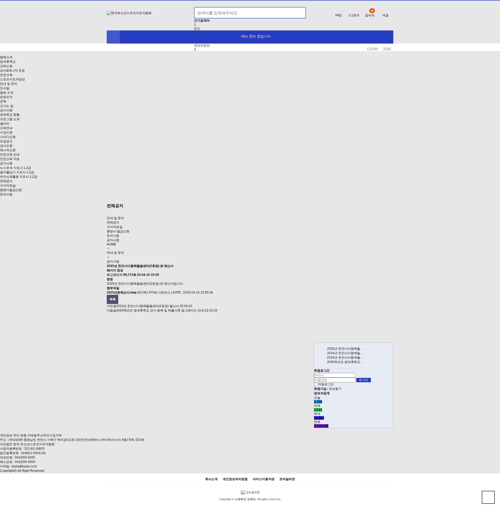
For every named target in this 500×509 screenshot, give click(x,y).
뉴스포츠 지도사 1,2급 (15, 168)
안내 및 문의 (8, 84)
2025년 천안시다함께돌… (345, 349)
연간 (197, 28)
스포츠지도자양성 (12, 79)
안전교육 (6, 75)
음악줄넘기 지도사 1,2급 (17, 172)
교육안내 (6, 128)
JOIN (387, 49)
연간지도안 (202, 45)
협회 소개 (6, 92)
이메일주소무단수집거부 (44, 435)
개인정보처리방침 (235, 479)
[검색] (298, 13)
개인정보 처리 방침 (13, 435)
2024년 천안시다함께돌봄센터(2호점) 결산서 (147, 306)
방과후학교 (8, 61)
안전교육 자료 (10, 159)
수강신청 (6, 132)
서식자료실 (8, 185)
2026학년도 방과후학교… (345, 362)
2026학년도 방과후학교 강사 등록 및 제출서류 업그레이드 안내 (160, 310)
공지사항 (6, 110)
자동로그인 (326, 384)
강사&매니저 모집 (12, 70)
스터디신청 (8, 137)
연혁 (3, 101)
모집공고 (6, 141)
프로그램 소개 (10, 119)
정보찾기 (335, 389)
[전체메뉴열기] (113, 36)
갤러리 (4, 123)
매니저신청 (8, 150)
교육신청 (6, 66)
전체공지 (6, 181)
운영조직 (6, 97)
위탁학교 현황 (10, 115)
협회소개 (6, 57)
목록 (112, 299)
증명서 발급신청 (118, 231)
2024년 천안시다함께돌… (345, 353)
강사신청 (6, 146)
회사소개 (211, 479)
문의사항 (6, 194)
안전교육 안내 (10, 154)
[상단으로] (488, 497)
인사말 (4, 88)
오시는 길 (6, 106)
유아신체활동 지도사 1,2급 (18, 177)
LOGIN (372, 49)
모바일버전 (287, 479)
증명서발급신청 (11, 190)
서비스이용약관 (263, 479)
